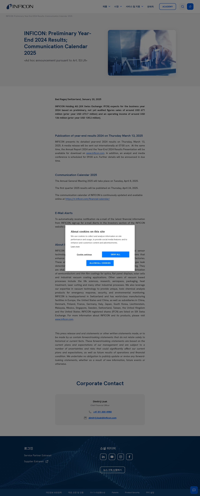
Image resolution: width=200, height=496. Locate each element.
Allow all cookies (100, 263)
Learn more (75, 246)
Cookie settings (84, 254)
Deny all (116, 254)
